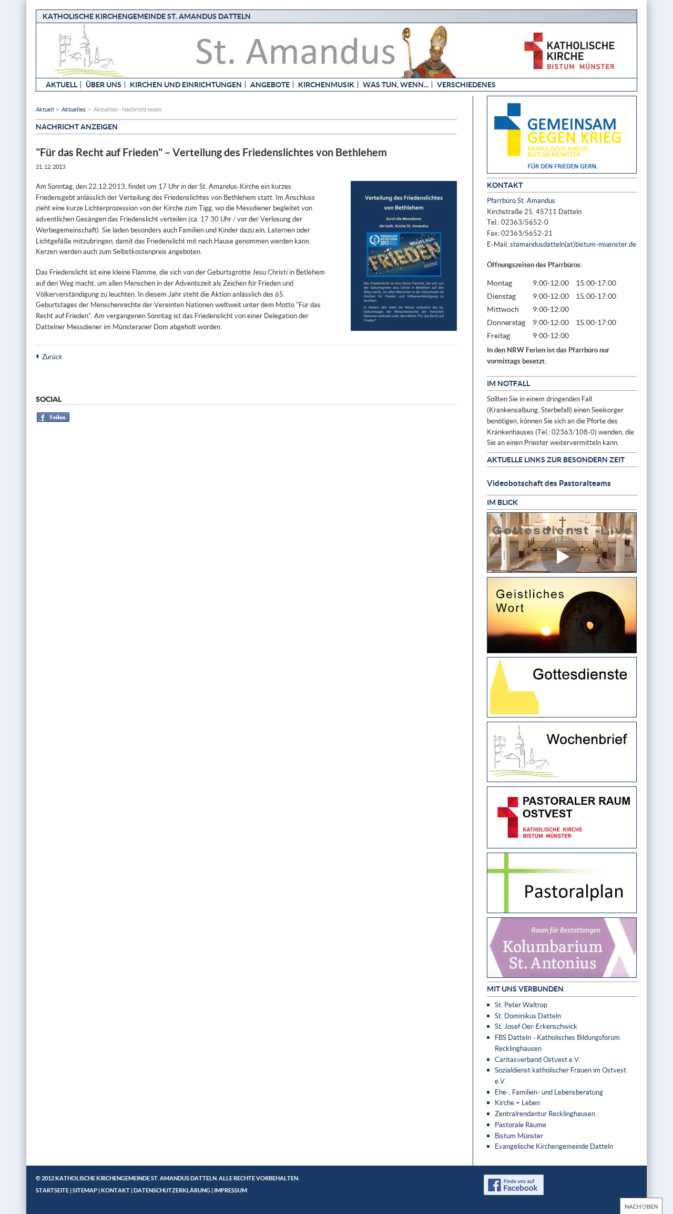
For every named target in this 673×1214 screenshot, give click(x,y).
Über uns (103, 84)
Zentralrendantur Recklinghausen (545, 1113)
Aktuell (61, 84)
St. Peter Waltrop (521, 1004)
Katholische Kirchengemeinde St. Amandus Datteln (147, 16)
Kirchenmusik (326, 84)
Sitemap (85, 1190)
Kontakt (115, 1190)
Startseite (52, 1190)
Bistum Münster (519, 1135)
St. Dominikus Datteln (528, 1015)
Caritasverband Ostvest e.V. (537, 1059)
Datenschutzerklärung (172, 1190)
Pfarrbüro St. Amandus (521, 200)
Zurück (52, 356)
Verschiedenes (466, 84)
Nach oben (641, 1206)
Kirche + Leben (517, 1102)
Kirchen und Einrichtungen (186, 84)
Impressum (230, 1190)
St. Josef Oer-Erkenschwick (536, 1026)
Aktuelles (74, 109)
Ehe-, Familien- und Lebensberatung (549, 1092)
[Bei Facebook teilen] (53, 420)
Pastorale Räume (520, 1124)
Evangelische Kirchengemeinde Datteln (554, 1146)
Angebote (270, 84)
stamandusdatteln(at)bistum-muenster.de (573, 244)
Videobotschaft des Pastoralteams (549, 483)
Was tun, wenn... (396, 84)
